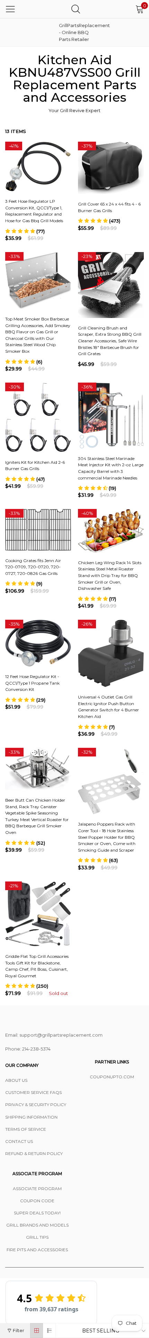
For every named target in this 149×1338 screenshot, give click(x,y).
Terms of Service (25, 1129)
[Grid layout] (36, 1330)
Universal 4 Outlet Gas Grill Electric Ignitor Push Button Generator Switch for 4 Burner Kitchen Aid (108, 706)
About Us (16, 1080)
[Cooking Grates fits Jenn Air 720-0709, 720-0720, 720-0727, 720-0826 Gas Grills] (38, 529)
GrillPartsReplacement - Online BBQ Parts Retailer (76, 32)
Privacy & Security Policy (35, 1104)
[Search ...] (76, 9)
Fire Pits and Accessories (37, 1249)
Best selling (100, 1331)
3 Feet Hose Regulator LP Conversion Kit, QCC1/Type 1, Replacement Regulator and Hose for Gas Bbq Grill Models (34, 211)
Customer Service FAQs (33, 1092)
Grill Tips (37, 1237)
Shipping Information (31, 1117)
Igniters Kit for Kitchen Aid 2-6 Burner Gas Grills (35, 465)
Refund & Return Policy (34, 1153)
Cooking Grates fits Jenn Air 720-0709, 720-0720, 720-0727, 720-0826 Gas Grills (33, 567)
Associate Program (37, 1188)
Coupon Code (37, 1200)
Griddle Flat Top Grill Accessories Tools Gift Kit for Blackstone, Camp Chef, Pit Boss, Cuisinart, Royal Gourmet (37, 966)
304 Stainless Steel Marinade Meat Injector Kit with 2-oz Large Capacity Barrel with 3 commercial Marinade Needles (110, 468)
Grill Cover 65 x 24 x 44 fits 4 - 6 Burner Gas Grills (109, 207)
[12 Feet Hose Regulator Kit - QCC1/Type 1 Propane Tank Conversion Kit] (38, 643)
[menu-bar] (10, 9)
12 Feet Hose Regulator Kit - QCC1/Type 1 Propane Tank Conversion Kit (32, 683)
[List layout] (49, 1330)
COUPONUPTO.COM (112, 1076)
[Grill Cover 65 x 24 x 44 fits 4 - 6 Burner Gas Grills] (111, 168)
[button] (25, 231)
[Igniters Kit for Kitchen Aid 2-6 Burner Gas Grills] (38, 417)
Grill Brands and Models (37, 1225)
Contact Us (19, 1141)
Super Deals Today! (37, 1212)
